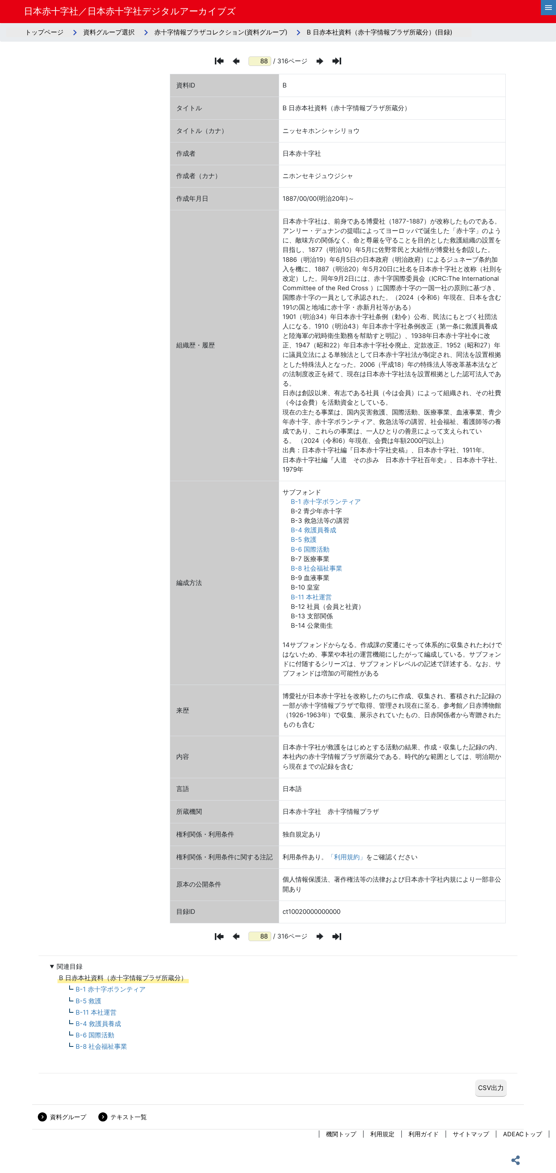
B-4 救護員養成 (313, 530)
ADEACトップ (522, 1134)
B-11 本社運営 (311, 597)
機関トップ (341, 1134)
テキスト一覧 (128, 1117)
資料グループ (68, 1117)
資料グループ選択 (109, 32)
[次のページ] (320, 61)
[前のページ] (236, 61)
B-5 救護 (304, 539)
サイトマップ (471, 1134)
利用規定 (382, 1134)
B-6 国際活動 (310, 549)
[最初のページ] (219, 61)
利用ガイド (423, 1134)
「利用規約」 (347, 857)
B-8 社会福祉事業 (316, 568)
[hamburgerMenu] (548, 7)
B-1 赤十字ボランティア (326, 501)
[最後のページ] (336, 61)
